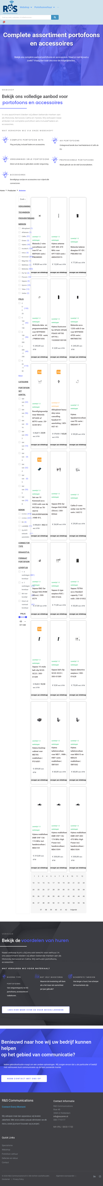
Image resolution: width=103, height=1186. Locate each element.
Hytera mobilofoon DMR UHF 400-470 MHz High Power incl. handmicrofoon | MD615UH (78, 841)
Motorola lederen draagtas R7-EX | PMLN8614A (78, 250)
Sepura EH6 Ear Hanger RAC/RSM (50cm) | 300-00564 (59, 509)
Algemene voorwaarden (65, 1176)
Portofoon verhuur (10, 1154)
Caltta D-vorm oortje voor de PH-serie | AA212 (78, 508)
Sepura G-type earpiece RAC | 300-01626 (58, 593)
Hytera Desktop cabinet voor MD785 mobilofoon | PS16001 (38, 755)
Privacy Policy (18, 1179)
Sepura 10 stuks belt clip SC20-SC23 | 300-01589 (39, 672)
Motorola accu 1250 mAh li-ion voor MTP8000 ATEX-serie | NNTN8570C (77, 332)
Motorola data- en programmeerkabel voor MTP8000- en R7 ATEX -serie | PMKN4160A (40, 332)
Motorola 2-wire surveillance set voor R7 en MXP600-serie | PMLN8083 (39, 250)
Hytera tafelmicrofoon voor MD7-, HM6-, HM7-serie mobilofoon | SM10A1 (59, 756)
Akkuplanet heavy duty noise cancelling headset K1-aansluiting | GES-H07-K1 (59, 418)
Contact (5, 1162)
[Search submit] (55, 17)
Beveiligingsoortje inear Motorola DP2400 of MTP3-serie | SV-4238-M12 (40, 418)
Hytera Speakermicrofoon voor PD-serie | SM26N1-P (78, 419)
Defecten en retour (10, 1158)
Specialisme (7, 1145)
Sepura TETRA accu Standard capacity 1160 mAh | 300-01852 (78, 593)
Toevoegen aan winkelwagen (39, 272)
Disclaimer (6, 1179)
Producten (12, 191)
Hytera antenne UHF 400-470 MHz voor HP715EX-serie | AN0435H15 (59, 250)
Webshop (6, 1149)
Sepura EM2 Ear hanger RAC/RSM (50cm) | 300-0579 (39, 593)
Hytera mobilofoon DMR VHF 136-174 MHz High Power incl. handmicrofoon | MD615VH (59, 841)
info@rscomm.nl (60, 1116)
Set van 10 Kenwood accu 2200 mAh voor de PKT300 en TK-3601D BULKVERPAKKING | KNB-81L (40, 507)
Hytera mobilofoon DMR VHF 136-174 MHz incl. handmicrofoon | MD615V (40, 841)
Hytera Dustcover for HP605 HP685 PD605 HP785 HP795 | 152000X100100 (59, 333)
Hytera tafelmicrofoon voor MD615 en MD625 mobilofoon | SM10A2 (77, 756)
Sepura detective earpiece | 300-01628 (78, 673)
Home (2, 191)
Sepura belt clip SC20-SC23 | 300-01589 (58, 673)
